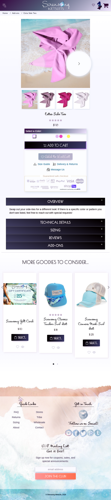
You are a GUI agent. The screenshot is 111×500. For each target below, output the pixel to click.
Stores (39, 412)
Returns (16, 417)
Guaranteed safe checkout (55, 176)
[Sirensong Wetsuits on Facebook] (76, 433)
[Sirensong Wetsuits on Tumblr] (98, 433)
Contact (39, 427)
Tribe (39, 417)
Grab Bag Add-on (92, 322)
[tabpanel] (20, 313)
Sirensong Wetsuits (55, 5)
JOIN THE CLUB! (55, 476)
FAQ (16, 412)
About (16, 427)
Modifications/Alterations (56, 322)
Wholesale (39, 422)
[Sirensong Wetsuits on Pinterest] (90, 433)
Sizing (16, 422)
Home (5, 13)
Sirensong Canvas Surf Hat (20, 322)
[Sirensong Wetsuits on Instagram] (68, 433)
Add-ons (15, 13)
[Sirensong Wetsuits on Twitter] (83, 433)
